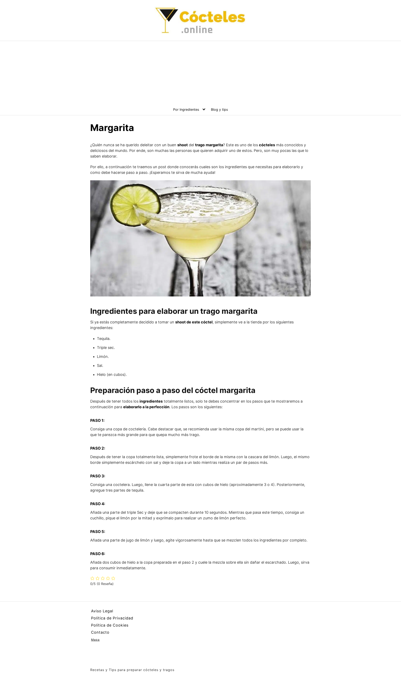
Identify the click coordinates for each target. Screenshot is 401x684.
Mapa (95, 639)
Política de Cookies (109, 625)
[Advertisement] (200, 72)
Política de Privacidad (112, 618)
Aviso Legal (102, 611)
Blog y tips (219, 109)
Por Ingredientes (186, 109)
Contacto (100, 632)
